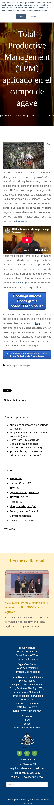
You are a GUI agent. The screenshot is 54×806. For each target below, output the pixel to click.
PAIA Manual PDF (27, 707)
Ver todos (9, 529)
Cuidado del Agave (22, 520)
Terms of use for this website (27, 695)
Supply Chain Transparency (27, 684)
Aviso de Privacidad (27, 668)
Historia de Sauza (27, 651)
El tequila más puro (23, 506)
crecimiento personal (34, 269)
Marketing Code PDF (27, 703)
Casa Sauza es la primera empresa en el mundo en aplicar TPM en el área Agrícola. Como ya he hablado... (27, 614)
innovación (22, 221)
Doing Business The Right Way (27, 688)
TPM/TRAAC (19, 497)
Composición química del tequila (28, 447)
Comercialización (21, 515)
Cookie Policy (27, 699)
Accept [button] (21, 16)
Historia (16, 501)
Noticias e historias (27, 659)
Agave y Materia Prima (24, 511)
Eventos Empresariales (27, 727)
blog (37, 323)
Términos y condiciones (27, 671)
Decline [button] (33, 16)
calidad (20, 282)
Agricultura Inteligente (22, 365)
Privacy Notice (27, 680)
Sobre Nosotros (27, 647)
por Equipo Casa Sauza (13, 115)
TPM (9, 365)
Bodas (27, 723)
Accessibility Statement (27, 692)
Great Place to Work (27, 655)
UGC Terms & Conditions (27, 711)
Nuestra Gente (20, 483)
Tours (27, 719)
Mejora (16, 478)
